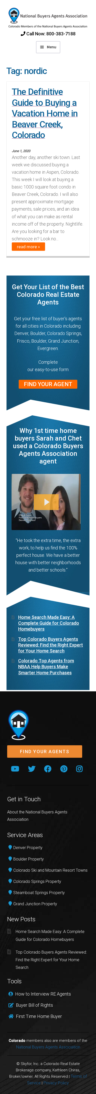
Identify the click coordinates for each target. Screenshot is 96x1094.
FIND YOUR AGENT (48, 384)
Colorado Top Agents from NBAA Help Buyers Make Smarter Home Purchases (46, 666)
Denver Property (27, 847)
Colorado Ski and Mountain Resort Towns (50, 870)
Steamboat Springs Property (39, 892)
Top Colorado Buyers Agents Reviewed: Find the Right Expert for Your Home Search (50, 645)
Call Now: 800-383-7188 (50, 33)
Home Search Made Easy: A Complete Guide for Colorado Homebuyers (48, 623)
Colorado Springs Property (37, 881)
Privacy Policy (56, 1083)
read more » (28, 247)
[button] (44, 751)
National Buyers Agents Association (48, 1047)
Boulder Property (28, 859)
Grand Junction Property (35, 903)
